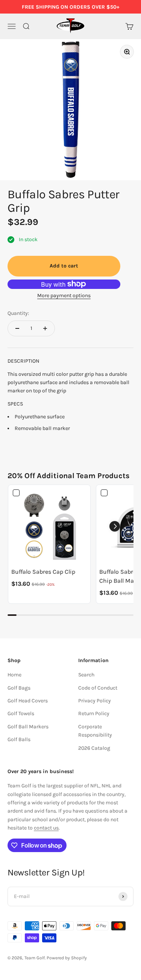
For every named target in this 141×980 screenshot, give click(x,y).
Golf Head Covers (28, 700)
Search (86, 675)
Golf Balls (19, 739)
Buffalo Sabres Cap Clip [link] (43, 571)
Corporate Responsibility (95, 730)
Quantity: (18, 313)
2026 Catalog (94, 748)
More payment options (64, 295)
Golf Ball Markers (28, 726)
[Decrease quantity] (17, 328)
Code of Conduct (97, 688)
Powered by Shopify (67, 957)
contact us (46, 828)
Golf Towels (21, 713)
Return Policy (93, 713)
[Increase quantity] (45, 328)
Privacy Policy (94, 700)
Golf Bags (19, 688)
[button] (114, 526)
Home (14, 675)
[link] (49, 526)
